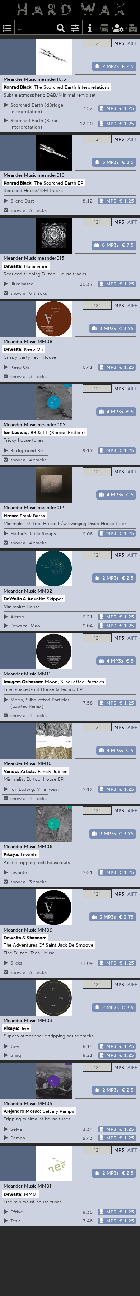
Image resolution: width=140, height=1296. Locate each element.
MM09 (45, 930)
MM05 (45, 1103)
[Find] (61, 27)
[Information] (90, 27)
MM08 (45, 341)
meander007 (52, 424)
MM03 (45, 1020)
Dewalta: (13, 266)
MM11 (44, 674)
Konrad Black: (18, 87)
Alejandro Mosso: (22, 1111)
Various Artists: (20, 771)
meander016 (51, 175)
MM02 (45, 591)
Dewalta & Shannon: (25, 937)
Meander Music (20, 79)
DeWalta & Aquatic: (24, 598)
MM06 (45, 846)
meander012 (51, 507)
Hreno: (11, 515)
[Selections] (7, 27)
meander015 (51, 258)
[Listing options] (75, 27)
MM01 (44, 1186)
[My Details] (119, 27)
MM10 (45, 763)
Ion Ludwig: (16, 432)
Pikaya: (11, 854)
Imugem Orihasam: (23, 681)
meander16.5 (52, 79)
